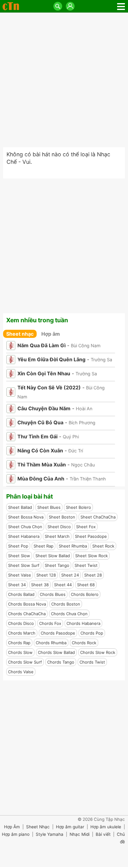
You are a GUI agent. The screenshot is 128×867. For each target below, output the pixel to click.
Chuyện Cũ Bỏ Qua (40, 422)
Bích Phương (82, 422)
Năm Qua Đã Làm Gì (41, 345)
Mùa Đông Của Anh (40, 478)
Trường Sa (101, 359)
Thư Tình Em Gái (37, 436)
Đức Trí (75, 450)
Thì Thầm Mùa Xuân (41, 464)
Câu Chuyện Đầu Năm (44, 408)
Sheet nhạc (20, 334)
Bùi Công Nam (86, 345)
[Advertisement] (64, 80)
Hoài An (84, 408)
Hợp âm (50, 334)
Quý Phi (71, 436)
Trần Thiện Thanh (88, 478)
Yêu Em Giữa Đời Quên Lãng (51, 359)
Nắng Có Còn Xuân (40, 450)
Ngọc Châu (83, 464)
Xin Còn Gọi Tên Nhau (43, 373)
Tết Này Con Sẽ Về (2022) (49, 387)
